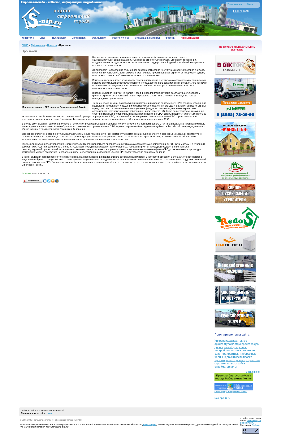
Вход (250, 4)
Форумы (170, 38)
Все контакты (247, 423)
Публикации (59, 38)
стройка (240, 363)
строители (253, 360)
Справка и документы (147, 38)
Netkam (256, 425)
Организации (79, 38)
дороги (218, 347)
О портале (28, 38)
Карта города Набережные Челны (230, 391)
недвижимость (233, 356)
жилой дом (231, 347)
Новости (52, 45)
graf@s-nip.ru (254, 420)
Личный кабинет (190, 38)
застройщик (222, 350)
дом (256, 343)
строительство (224, 363)
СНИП (43, 38)
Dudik (49, 413)
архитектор (239, 340)
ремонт (240, 360)
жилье (243, 347)
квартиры (233, 353)
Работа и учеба (120, 38)
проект (247, 356)
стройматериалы (225, 366)
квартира (220, 353)
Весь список (253, 372)
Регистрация (234, 4)
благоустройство (242, 343)
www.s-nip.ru (149, 424)
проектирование (225, 360)
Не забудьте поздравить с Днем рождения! (237, 48)
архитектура (222, 343)
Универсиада (223, 340)
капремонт (248, 350)
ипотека (236, 350)
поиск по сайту (241, 11)
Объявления (99, 38)
